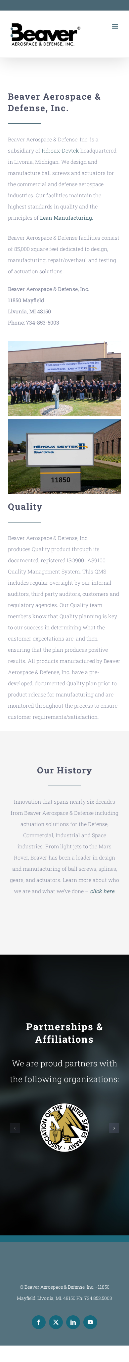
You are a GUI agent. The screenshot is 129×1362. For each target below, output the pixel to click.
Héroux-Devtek (60, 150)
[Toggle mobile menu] (115, 26)
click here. (102, 891)
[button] (15, 1128)
